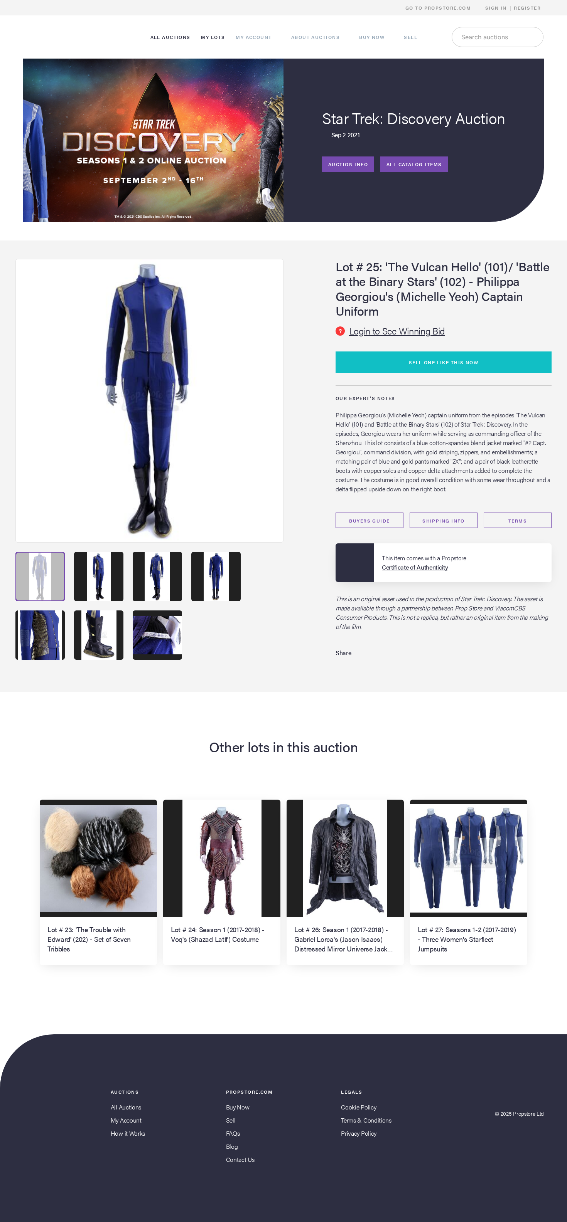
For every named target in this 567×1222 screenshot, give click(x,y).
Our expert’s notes (365, 398)
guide (369, 520)
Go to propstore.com (439, 7)
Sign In (496, 7)
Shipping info (443, 520)
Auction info (348, 164)
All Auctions (126, 1107)
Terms (517, 520)
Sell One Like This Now (444, 362)
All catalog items (414, 164)
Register (527, 7)
